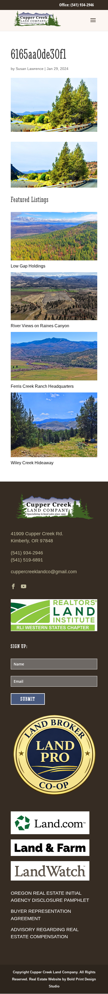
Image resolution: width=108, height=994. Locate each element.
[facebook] (13, 587)
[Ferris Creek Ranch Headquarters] (54, 379)
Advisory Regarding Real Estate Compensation (44, 933)
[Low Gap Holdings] (54, 259)
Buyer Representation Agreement (41, 915)
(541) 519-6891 (27, 559)
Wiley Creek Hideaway (32, 463)
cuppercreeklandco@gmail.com (44, 571)
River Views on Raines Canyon (40, 326)
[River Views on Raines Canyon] (54, 318)
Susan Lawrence (30, 69)
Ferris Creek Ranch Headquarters (42, 386)
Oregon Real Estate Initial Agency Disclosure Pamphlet (50, 897)
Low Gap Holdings (28, 266)
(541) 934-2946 (27, 552)
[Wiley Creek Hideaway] (54, 456)
